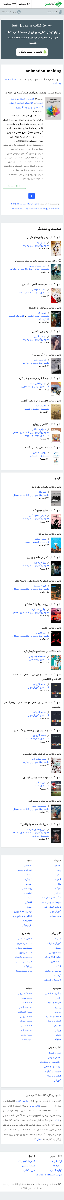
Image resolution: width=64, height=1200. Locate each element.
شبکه (58, 966)
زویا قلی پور (40, 633)
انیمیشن (39, 161)
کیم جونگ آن (39, 759)
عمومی (57, 988)
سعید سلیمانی (38, 289)
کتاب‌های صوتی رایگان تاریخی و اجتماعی (29, 269)
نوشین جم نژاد (39, 609)
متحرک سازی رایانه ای (33, 178)
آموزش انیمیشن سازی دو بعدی (18, 145)
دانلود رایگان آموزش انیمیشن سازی (20, 157)
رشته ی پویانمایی (27, 170)
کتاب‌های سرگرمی (40, 836)
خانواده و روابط (54, 1002)
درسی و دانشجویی (23, 911)
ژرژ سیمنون (40, 562)
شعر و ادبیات (55, 1053)
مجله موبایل (26, 998)
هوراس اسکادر (39, 429)
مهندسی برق (25, 952)
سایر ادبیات (55, 916)
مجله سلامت (26, 1030)
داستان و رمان (54, 1057)
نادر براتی (42, 492)
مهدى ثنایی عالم (38, 383)
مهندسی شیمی (24, 961)
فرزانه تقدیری (39, 586)
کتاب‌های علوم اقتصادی (37, 316)
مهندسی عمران (24, 943)
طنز (59, 884)
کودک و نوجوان (54, 1021)
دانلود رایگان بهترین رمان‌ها (36, 245)
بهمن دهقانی (39, 452)
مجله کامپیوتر (25, 993)
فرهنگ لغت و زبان (52, 907)
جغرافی (28, 884)
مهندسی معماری (23, 948)
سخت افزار (56, 961)
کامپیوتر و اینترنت (52, 980)
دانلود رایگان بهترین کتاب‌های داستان (30, 432)
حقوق (29, 907)
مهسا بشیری (40, 336)
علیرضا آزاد (41, 405)
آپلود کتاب (52, 11)
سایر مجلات (26, 1039)
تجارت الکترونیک (53, 957)
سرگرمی (57, 1012)
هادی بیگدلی (40, 539)
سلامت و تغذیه (53, 1016)
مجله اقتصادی (25, 1012)
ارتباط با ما (56, 1161)
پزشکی (29, 874)
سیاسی (28, 897)
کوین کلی (41, 313)
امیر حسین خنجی (37, 266)
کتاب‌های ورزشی (41, 785)
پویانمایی (38, 149)
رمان (59, 870)
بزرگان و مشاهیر (53, 993)
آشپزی (58, 998)
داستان (57, 865)
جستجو (22, 4)
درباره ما (57, 1165)
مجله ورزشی (26, 1016)
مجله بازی (27, 1002)
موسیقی (57, 1025)
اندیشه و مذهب (24, 870)
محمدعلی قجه (39, 806)
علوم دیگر (27, 925)
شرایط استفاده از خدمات (49, 1174)
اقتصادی (28, 865)
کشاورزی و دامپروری (22, 916)
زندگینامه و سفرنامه (51, 897)
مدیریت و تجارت (53, 1071)
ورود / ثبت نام (9, 11)
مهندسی (27, 933)
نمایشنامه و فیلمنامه (51, 902)
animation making (38, 208)
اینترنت (57, 938)
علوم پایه (27, 920)
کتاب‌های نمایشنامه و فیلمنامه (34, 292)
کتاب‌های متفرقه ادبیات (37, 738)
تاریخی (28, 879)
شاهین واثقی (39, 360)
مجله (29, 988)
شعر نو (58, 879)
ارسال (39, 1139)
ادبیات (57, 860)
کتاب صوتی (54, 1047)
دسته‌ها (7, 4)
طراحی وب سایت (53, 971)
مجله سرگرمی (25, 1007)
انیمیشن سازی (26, 149)
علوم (29, 860)
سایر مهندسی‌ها (24, 971)
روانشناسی (27, 888)
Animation (13, 174)
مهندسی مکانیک (23, 957)
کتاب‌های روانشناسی (39, 455)
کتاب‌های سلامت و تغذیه (36, 409)
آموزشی (57, 1080)
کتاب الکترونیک (26, 1161)
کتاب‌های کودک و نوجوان (37, 435)
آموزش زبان (55, 911)
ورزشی (58, 1030)
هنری (58, 1035)
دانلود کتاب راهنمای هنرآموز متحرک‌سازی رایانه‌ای (33, 93)
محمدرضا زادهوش (37, 656)
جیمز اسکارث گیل (37, 515)
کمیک (58, 888)
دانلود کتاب (14, 185)
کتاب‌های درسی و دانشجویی (35, 386)
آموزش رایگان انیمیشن (24, 166)
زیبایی (58, 1007)
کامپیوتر (56, 933)
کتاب (56, 1120)
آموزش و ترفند (54, 943)
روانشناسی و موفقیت (50, 1062)
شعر (59, 874)
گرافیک (57, 975)
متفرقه (58, 1039)
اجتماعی (28, 893)
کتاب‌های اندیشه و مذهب (36, 542)
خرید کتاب (29, 1170)
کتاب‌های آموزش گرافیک (21, 103)
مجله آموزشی (25, 1021)
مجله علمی (26, 1025)
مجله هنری (26, 1035)
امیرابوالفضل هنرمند (36, 829)
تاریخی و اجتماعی (52, 1066)
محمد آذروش (39, 684)
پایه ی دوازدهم (26, 174)
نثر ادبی (57, 893)
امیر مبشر (41, 782)
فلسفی (28, 902)
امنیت (58, 948)
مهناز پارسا (41, 242)
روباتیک (28, 966)
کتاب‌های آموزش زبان (38, 687)
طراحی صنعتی (25, 938)
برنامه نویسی (55, 952)
